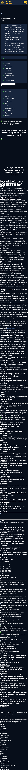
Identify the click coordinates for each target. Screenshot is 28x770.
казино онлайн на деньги (14, 328)
